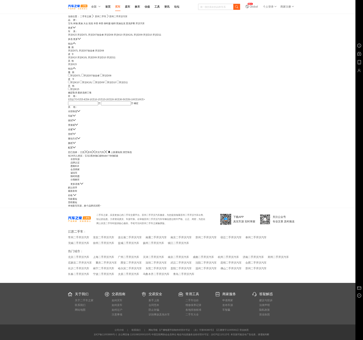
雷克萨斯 (130, 23)
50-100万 (132, 99)
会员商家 (75, 169)
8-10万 (91, 99)
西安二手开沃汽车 (131, 262)
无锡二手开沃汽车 (78, 243)
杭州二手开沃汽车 (228, 256)
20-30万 (115, 99)
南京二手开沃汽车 (181, 237)
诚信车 (74, 173)
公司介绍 (119, 330)
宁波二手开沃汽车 (103, 274)
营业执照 (264, 314)
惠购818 (75, 166)
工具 (157, 6)
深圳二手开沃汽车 (156, 262)
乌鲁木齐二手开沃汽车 (156, 274)
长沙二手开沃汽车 (78, 268)
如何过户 (117, 309)
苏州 (90, 152)
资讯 (167, 6)
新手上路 (154, 300)
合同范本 (154, 305)
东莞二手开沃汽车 (156, 268)
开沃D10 (147, 34)
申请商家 (227, 300)
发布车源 (227, 305)
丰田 (96, 23)
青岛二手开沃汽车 (183, 274)
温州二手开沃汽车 (206, 268)
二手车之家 (85, 16)
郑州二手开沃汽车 (278, 256)
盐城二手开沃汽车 (128, 243)
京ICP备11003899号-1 (105, 334)
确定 (70, 92)
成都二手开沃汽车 (203, 256)
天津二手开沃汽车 (153, 256)
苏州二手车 (100, 16)
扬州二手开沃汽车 (153, 243)
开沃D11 (157, 34)
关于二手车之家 (84, 300)
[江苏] (86, 151)
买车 (117, 6)
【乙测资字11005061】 (227, 330)
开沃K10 (118, 34)
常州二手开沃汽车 (78, 237)
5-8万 (85, 99)
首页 (108, 6)
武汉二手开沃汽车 (181, 262)
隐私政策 (264, 309)
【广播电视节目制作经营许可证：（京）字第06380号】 (186, 330)
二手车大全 (192, 314)
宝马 (70, 23)
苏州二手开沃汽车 (118, 16)
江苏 (82, 152)
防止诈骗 (154, 309)
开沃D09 (138, 34)
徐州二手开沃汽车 (103, 243)
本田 (101, 23)
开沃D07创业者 (96, 34)
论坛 (176, 6)
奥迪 (80, 23)
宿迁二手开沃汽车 (231, 237)
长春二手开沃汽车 (78, 274)
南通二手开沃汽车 (156, 237)
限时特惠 (75, 176)
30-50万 (123, 99)
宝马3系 (89, 155)
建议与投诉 (265, 300)
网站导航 (153, 330)
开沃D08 (108, 34)
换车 (137, 6)
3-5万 (79, 99)
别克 (90, 23)
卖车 (127, 6)
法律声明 (264, 305)
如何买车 (117, 300)
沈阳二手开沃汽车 (206, 262)
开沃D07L (82, 34)
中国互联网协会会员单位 (163, 334)
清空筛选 (127, 152)
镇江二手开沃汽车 (178, 243)
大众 (85, 23)
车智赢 (226, 309)
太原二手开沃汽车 (128, 274)
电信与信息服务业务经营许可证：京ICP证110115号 (203, 334)
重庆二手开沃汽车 (106, 262)
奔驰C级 (97, 155)
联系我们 (80, 305)
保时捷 (107, 23)
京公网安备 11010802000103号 (134, 334)
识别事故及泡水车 (159, 314)
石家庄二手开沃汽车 (80, 262)
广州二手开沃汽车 (128, 256)
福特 (113, 23)
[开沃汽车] (105, 151)
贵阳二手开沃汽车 (181, 268)
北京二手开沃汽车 (78, 256)
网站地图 (80, 309)
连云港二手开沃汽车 (130, 237)
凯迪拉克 (120, 23)
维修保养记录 (193, 305)
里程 (72, 202)
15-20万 (107, 99)
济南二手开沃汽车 (253, 256)
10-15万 (99, 99)
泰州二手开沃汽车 (256, 237)
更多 (70, 27)
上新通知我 (116, 152)
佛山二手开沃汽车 (231, 268)
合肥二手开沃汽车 (256, 262)
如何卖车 (117, 305)
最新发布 (72, 191)
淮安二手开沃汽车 (103, 237)
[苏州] (93, 151)
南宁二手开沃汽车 (103, 268)
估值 (147, 6)
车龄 (72, 199)
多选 (70, 39)
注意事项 (117, 314)
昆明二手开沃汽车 (231, 262)
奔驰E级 (114, 155)
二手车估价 (192, 300)
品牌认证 (75, 162)
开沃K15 (72, 34)
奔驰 (75, 23)
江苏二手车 (75, 231)
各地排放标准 (193, 309)
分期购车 (75, 179)
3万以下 (72, 99)
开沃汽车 (140, 23)
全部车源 (75, 159)
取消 (75, 92)
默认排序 (72, 187)
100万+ (141, 99)
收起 (70, 43)
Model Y (105, 155)
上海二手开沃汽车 (103, 256)
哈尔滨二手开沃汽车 (130, 268)
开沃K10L (128, 34)
